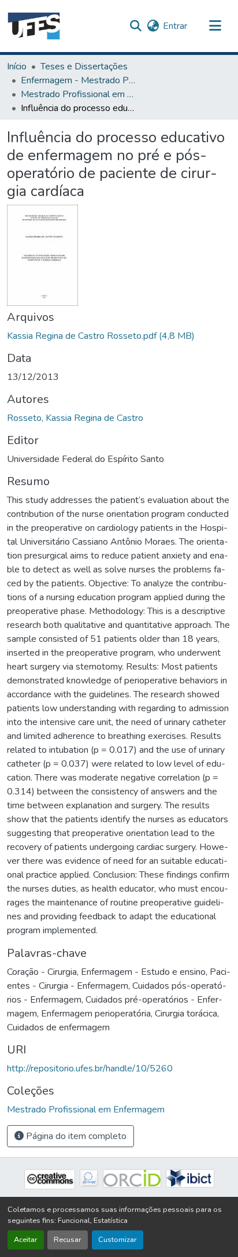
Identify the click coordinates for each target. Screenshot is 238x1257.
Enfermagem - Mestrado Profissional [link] (78, 80)
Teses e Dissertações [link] (84, 66)
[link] (119, 336)
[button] (34, 26)
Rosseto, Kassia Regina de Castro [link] (75, 418)
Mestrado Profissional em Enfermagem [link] (78, 94)
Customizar (117, 1239)
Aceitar (26, 1239)
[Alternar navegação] (215, 26)
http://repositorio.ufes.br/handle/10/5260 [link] (90, 1068)
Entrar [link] (175, 26)
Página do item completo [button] (75, 1136)
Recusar (67, 1239)
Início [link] (17, 66)
